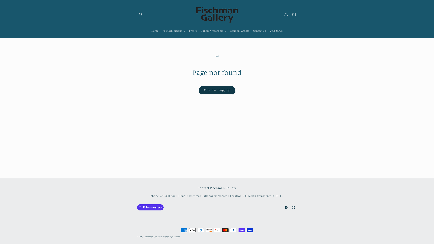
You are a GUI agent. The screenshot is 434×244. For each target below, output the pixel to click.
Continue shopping (217, 90)
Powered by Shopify (170, 237)
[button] (141, 14)
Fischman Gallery (152, 237)
